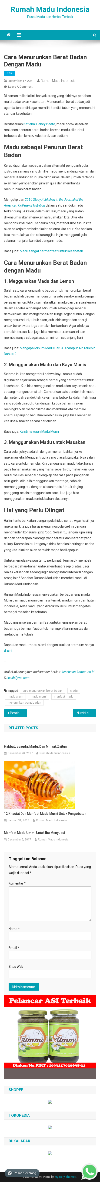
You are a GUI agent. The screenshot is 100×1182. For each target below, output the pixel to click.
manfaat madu (63, 696)
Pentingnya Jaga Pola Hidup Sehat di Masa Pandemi (18, 713)
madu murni (39, 696)
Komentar (17, 883)
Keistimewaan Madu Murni (39, 431)
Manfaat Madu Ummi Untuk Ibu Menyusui (34, 833)
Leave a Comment (20, 86)
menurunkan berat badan (24, 702)
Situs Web (16, 966)
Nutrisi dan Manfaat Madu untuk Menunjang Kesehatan (86, 713)
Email (14, 948)
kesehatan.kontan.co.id (78, 672)
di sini (8, 651)
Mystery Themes (65, 1177)
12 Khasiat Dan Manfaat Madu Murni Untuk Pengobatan (45, 814)
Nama (14, 929)
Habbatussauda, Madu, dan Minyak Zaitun (35, 746)
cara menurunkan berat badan (43, 690)
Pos (9, 73)
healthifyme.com (18, 678)
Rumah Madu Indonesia (50, 9)
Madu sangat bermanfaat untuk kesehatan (51, 251)
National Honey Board (39, 124)
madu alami (15, 696)
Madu (74, 690)
